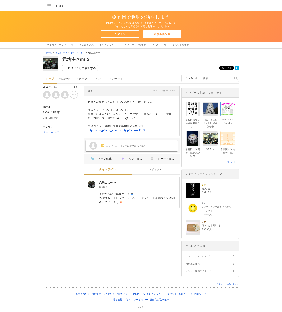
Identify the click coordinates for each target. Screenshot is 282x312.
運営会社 (117, 299)
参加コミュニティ (109, 45)
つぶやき (65, 78)
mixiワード (200, 294)
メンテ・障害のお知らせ (199, 271)
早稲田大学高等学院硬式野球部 (193, 153)
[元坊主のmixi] (91, 184)
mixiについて (83, 294)
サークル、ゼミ (78, 53)
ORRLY (210, 149)
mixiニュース (186, 294)
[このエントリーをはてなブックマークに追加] (237, 69)
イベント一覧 (159, 45)
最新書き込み (86, 45)
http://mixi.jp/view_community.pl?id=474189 (116, 130)
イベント (98, 78)
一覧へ (228, 162)
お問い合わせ (123, 294)
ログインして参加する (82, 68)
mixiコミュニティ (156, 294)
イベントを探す (180, 45)
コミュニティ (61, 53)
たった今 (103, 187)
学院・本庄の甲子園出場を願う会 (210, 123)
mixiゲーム (139, 294)
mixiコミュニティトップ (60, 45)
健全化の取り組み (159, 299)
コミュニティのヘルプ (198, 256)
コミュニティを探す (135, 45)
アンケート (116, 78)
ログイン (119, 34)
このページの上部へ (227, 284)
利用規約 (96, 294)
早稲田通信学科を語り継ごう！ (193, 123)
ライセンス (109, 294)
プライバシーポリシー (136, 299)
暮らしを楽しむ (212, 225)
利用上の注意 (193, 263)
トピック (81, 78)
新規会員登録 (162, 34)
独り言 (206, 188)
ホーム (49, 53)
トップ (50, 78)
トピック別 (156, 169)
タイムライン (107, 169)
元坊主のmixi (107, 182)
